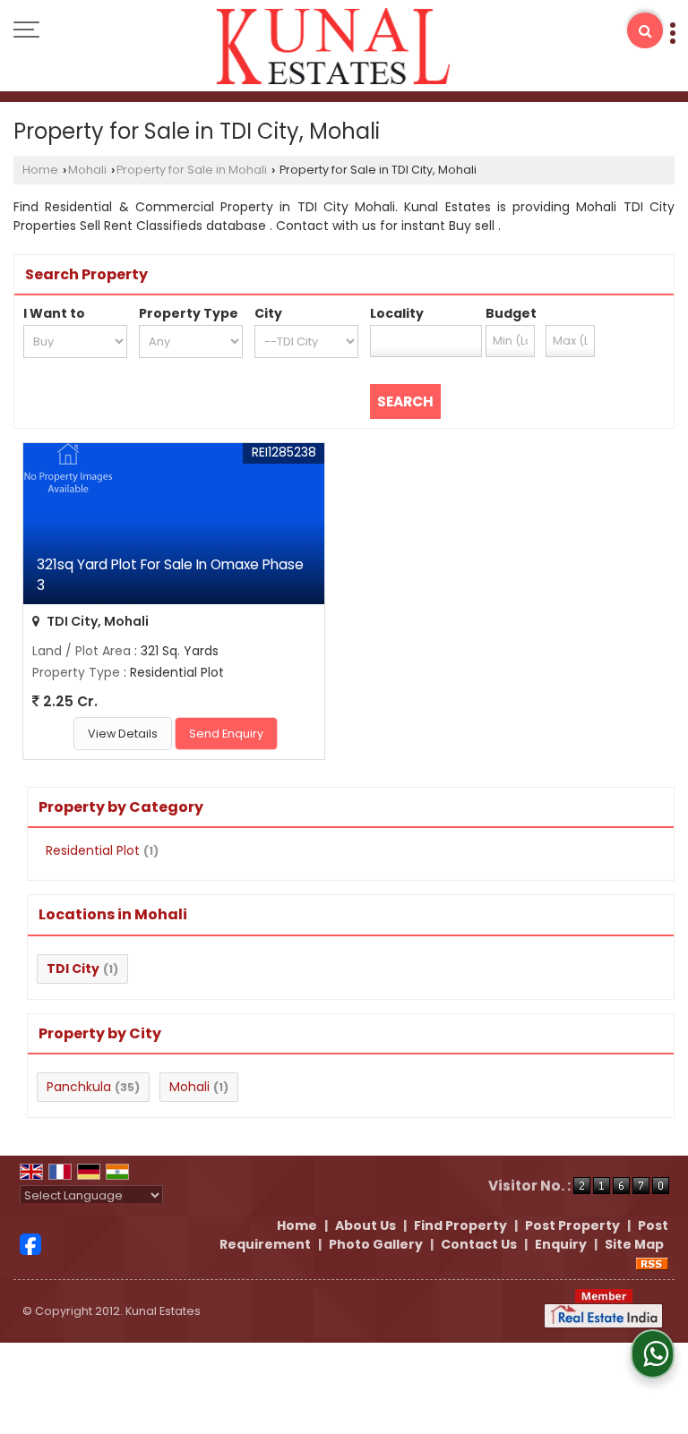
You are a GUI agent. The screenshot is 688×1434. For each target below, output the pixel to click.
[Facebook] (30, 1243)
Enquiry (561, 1244)
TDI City (73, 968)
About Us (365, 1225)
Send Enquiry (226, 733)
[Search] (645, 30)
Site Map (634, 1244)
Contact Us (479, 1244)
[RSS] (652, 1263)
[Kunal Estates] (334, 47)
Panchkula (79, 1087)
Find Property (460, 1225)
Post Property (572, 1225)
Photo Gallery (376, 1244)
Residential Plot (93, 850)
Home (40, 169)
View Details (123, 733)
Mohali (87, 169)
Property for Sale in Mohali (191, 169)
